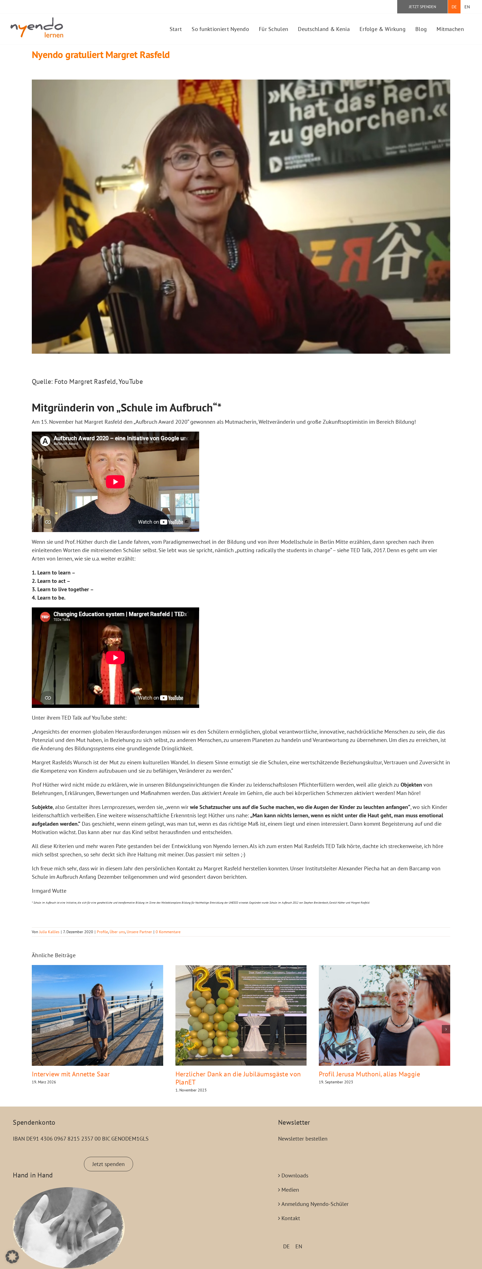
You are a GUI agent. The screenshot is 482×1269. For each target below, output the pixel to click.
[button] (36, 1029)
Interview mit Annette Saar (71, 1074)
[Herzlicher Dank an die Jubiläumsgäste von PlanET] (241, 1015)
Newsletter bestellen (302, 1138)
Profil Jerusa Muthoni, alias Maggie (369, 1074)
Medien (290, 1189)
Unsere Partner (139, 931)
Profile (102, 931)
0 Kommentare (168, 931)
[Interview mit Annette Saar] (97, 1015)
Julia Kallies (49, 931)
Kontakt (290, 1218)
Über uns (117, 931)
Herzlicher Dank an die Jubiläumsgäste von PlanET (238, 1078)
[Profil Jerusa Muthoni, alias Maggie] (384, 1015)
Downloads (294, 1175)
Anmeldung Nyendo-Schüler (315, 1204)
